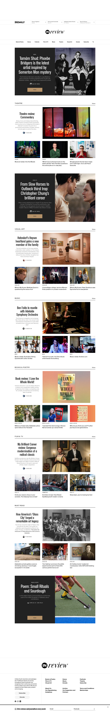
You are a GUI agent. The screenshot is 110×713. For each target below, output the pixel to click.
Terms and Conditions (87, 688)
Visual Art (69, 42)
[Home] (23, 22)
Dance (29, 42)
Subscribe (86, 42)
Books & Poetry (20, 42)
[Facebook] (15, 701)
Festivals (37, 42)
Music (53, 42)
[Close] (107, 707)
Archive (65, 688)
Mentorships (84, 690)
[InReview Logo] (55, 32)
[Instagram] (18, 701)
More (93, 103)
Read (34, 89)
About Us (48, 688)
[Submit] (93, 709)
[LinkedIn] (20, 701)
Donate (78, 42)
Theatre (61, 42)
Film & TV (45, 42)
